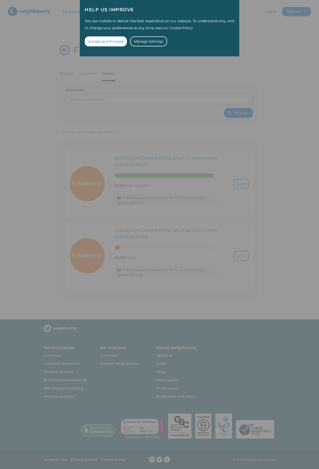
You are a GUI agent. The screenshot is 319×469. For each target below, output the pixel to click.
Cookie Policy (181, 28)
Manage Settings (148, 41)
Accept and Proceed (105, 41)
